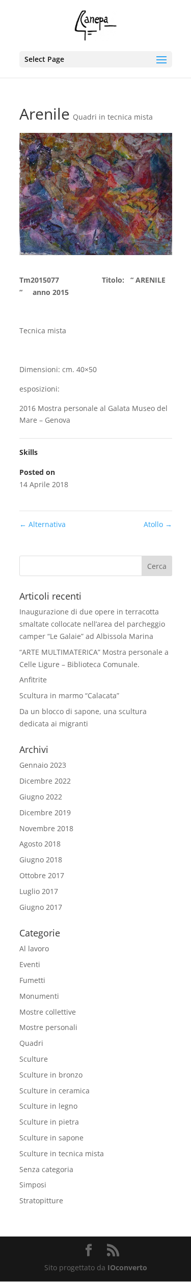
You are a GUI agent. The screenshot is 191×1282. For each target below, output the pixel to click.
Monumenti (39, 996)
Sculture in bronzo (51, 1075)
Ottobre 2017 (41, 875)
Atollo (158, 524)
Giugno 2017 (40, 907)
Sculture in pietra (49, 1122)
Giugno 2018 (40, 859)
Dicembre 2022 (45, 781)
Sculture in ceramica (54, 1090)
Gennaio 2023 (42, 765)
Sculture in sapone (51, 1137)
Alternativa (42, 524)
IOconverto (127, 1267)
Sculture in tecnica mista (61, 1153)
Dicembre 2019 (45, 812)
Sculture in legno (48, 1106)
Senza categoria (46, 1169)
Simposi (32, 1184)
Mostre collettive (47, 1012)
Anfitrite (33, 679)
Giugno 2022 (40, 797)
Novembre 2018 (46, 828)
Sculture (33, 1059)
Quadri (31, 1043)
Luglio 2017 (38, 891)
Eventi (29, 964)
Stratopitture (41, 1200)
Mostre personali (48, 1027)
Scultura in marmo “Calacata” (69, 695)
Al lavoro (34, 948)
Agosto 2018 (40, 844)
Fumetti (32, 980)
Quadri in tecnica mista (113, 117)
